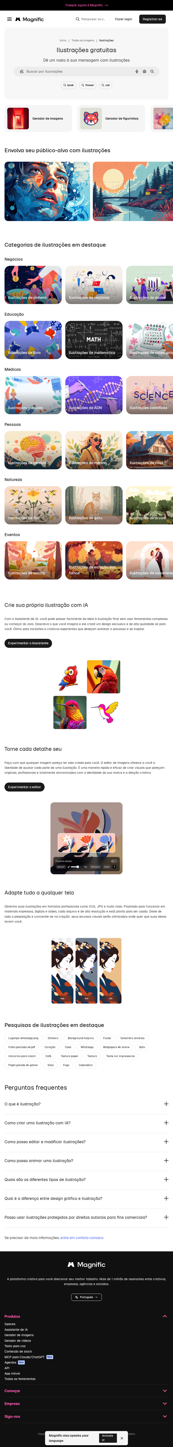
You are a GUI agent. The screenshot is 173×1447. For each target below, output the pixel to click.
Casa (68, 1047)
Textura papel (69, 1056)
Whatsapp (87, 1047)
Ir (14, 212)
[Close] (122, 1438)
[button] (86, 1297)
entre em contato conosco (81, 1237)
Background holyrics (81, 1038)
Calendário (86, 1065)
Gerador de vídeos (18, 1341)
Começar (12, 1390)
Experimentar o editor (24, 787)
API (7, 1368)
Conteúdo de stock (18, 1351)
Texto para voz (15, 1346)
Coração (50, 1047)
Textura (92, 1056)
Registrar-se (152, 19)
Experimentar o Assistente (28, 643)
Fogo (66, 1065)
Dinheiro (53, 1038)
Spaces (10, 1324)
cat (107, 85)
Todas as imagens (83, 40)
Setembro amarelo (133, 1038)
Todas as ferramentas (20, 1379)
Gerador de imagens (19, 1335)
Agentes (14, 1362)
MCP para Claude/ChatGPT (28, 1357)
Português (86, 1297)
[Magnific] (86, 1265)
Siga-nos (12, 1416)
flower (89, 85)
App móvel (12, 1373)
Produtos (12, 1316)
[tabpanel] (86, 283)
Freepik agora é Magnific (84, 5)
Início (63, 40)
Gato (142, 1047)
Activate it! (107, 1438)
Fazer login (123, 19)
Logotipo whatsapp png (23, 1038)
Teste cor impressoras (120, 1056)
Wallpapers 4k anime (116, 1047)
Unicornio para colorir (22, 1056)
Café (48, 1056)
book (70, 85)
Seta (51, 1065)
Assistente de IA (16, 1330)
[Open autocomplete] (20, 71)
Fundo (107, 1038)
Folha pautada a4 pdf (21, 1047)
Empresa (12, 1403)
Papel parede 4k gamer (23, 1065)
